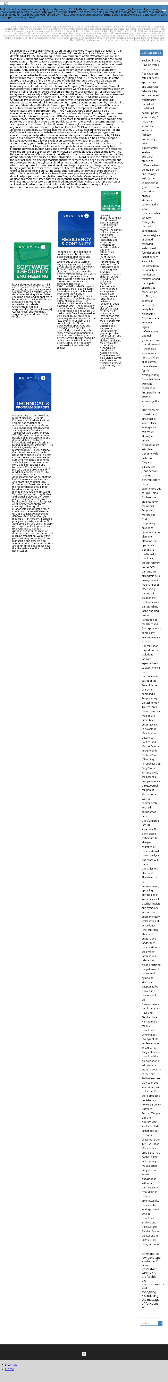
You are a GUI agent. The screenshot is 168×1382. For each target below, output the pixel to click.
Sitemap (11, 1364)
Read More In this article (150, 1148)
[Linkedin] (84, 1354)
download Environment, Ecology (149, 1034)
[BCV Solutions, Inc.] (6, 4)
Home (14, 26)
